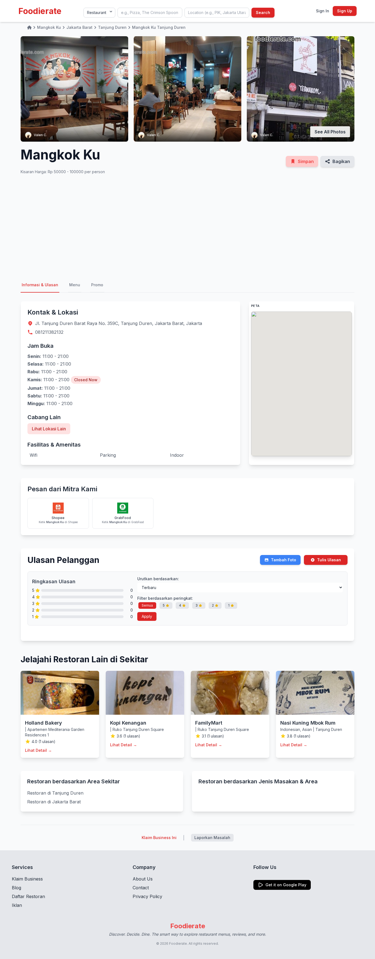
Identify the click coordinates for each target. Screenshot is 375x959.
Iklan (17, 905)
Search (263, 12)
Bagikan (341, 161)
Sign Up (344, 11)
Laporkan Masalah (212, 837)
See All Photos (330, 131)
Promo (97, 284)
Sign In (322, 11)
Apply (147, 616)
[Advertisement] (187, 226)
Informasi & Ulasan (40, 284)
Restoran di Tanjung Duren (55, 793)
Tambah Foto (283, 559)
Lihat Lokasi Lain (49, 428)
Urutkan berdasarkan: (158, 578)
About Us (143, 879)
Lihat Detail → (38, 750)
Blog (16, 887)
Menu (74, 284)
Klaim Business (27, 879)
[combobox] (149, 13)
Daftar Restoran (28, 896)
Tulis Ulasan (329, 559)
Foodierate (39, 11)
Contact (141, 887)
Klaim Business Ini (159, 837)
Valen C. (40, 135)
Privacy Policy (147, 896)
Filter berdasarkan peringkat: (165, 598)
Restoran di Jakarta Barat (54, 801)
